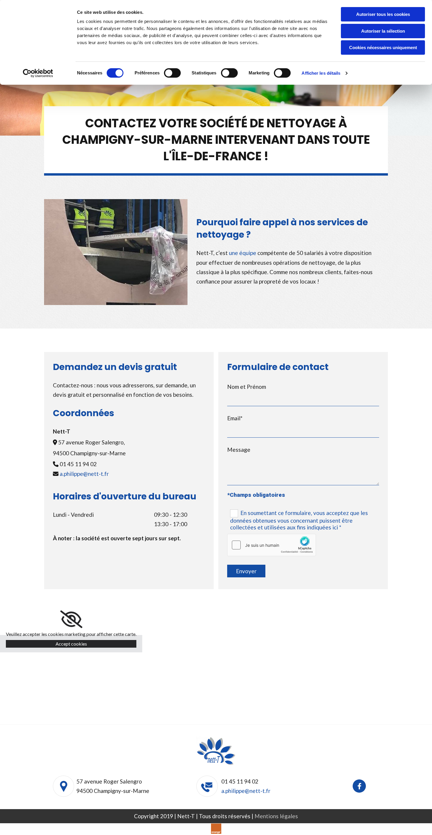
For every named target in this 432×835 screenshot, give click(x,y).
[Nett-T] (216, 751)
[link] (71, 619)
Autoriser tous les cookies (383, 14)
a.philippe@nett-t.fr (84, 473)
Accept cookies (71, 643)
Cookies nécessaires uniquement (383, 47)
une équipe (242, 252)
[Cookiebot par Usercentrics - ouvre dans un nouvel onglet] (38, 73)
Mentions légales (276, 816)
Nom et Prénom (246, 387)
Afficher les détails (321, 73)
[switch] (172, 73)
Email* (234, 418)
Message (238, 449)
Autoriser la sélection (383, 31)
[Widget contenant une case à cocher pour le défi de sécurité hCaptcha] (271, 545)
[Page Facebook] (359, 786)
